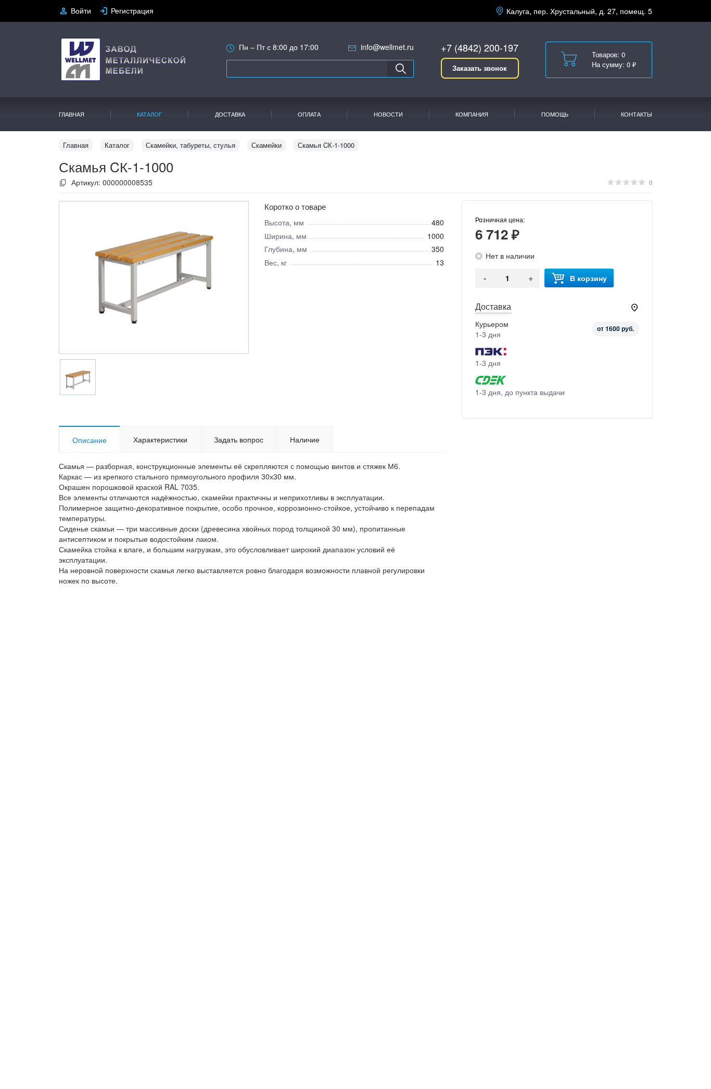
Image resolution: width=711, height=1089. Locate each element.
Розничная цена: (500, 219)
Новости (388, 114)
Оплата (309, 114)
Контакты (636, 114)
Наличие (305, 439)
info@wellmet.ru (387, 47)
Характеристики (160, 439)
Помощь (554, 114)
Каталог (149, 114)
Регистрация (132, 10)
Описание (89, 440)
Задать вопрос (238, 439)
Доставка (230, 114)
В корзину (588, 278)
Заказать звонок (479, 68)
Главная (71, 114)
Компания (471, 114)
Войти (81, 10)
